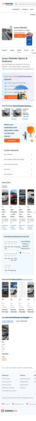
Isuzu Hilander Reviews (11, 164)
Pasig (9, 244)
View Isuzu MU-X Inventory (22, 227)
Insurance (15, 9)
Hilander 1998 (25, 110)
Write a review (12, 140)
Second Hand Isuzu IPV (11, 299)
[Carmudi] (7, 4)
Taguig (6, 268)
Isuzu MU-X (20, 207)
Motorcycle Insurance (8, 387)
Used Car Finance (25, 378)
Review (26, 50)
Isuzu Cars (20, 35)
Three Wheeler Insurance (9, 390)
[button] (34, 211)
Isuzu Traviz (3, 207)
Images (12, 50)
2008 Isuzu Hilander (3, 342)
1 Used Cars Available (26, 118)
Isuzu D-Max (11, 207)
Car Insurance (8, 174)
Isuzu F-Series (28, 207)
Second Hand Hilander (25, 106)
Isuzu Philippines (13, 367)
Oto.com (7, 404)
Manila (9, 256)
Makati (6, 256)
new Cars (7, 367)
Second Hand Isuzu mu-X (3, 299)
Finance (24, 9)
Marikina (12, 244)
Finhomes (23, 387)
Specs (19, 50)
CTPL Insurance (6, 384)
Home (3, 367)
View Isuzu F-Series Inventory (30, 227)
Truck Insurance (6, 381)
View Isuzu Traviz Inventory (5, 227)
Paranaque (15, 244)
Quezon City (6, 245)
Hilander (4, 50)
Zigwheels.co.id (19, 404)
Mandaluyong (9, 268)
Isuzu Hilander (8, 154)
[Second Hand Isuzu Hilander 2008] (6, 112)
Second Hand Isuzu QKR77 (20, 299)
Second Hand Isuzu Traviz (28, 299)
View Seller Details (4, 358)
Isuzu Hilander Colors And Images (14, 159)
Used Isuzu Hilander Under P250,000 (21, 317)
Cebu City (15, 257)
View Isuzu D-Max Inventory (13, 227)
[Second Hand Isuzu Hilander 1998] (17, 112)
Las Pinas (12, 257)
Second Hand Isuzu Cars (24, 279)
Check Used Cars (29, 39)
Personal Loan (24, 384)
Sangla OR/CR (24, 381)
